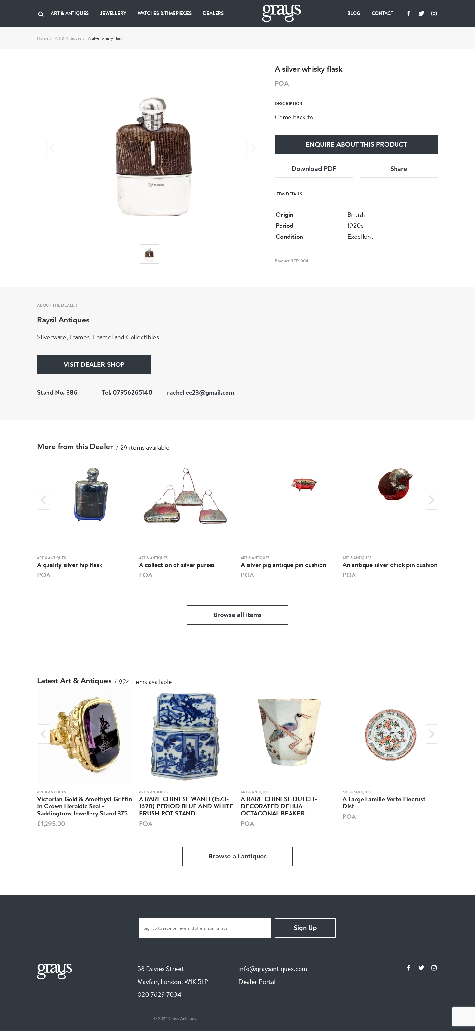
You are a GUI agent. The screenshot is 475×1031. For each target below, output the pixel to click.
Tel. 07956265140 (127, 392)
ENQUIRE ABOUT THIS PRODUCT (356, 145)
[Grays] (54, 970)
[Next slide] (252, 148)
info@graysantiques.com (272, 968)
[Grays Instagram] (434, 13)
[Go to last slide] (43, 500)
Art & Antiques (68, 38)
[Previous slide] (52, 148)
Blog (353, 13)
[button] (149, 254)
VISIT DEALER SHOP (94, 365)
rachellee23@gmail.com (200, 392)
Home (42, 38)
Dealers (213, 13)
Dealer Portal (256, 981)
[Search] (41, 13)
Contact (382, 13)
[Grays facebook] (409, 13)
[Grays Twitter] (421, 13)
